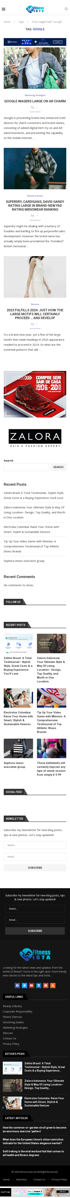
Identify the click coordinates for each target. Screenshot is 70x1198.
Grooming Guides (13, 1022)
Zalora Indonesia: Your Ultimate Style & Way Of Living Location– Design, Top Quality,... (44, 1084)
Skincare (8, 1033)
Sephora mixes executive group (24, 561)
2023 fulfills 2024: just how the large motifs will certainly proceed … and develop (35, 314)
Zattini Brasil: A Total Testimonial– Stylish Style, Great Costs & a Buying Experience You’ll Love (18, 665)
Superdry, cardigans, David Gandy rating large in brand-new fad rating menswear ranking (35, 205)
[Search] (66, 9)
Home (7, 21)
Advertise (21, 1179)
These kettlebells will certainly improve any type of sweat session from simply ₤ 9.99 (51, 768)
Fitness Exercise (12, 1017)
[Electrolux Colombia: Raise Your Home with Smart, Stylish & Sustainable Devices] (18, 698)
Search (8, 460)
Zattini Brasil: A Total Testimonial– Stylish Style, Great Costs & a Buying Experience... (44, 1067)
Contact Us (9, 1038)
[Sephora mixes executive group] (18, 748)
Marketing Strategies (15, 1027)
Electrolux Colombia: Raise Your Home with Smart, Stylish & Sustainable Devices (18, 718)
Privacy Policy (11, 1044)
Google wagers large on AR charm (35, 101)
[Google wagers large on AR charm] (35, 68)
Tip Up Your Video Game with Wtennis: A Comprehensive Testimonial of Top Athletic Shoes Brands (31, 546)
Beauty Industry (12, 1006)
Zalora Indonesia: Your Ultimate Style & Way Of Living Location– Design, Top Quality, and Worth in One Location (34, 512)
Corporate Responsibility (17, 1011)
